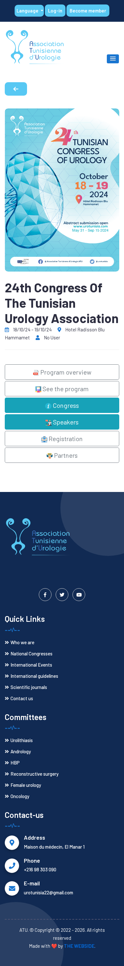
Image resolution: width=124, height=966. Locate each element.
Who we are (22, 642)
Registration (65, 438)
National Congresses (31, 653)
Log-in (55, 10)
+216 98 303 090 (40, 869)
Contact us (21, 698)
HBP (15, 762)
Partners (65, 455)
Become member (88, 10)
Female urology (25, 785)
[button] (113, 58)
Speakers (65, 422)
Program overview (65, 372)
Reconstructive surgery (34, 774)
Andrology (20, 751)
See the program (65, 388)
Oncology (19, 796)
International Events (31, 665)
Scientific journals (28, 687)
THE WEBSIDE (79, 946)
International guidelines (34, 676)
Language (28, 10)
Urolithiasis (21, 740)
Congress (65, 405)
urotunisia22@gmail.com (48, 892)
